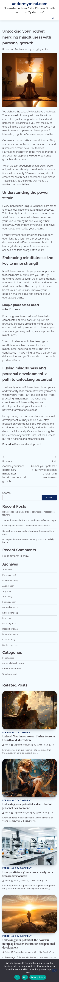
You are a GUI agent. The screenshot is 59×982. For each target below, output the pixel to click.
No (24, 977)
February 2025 (9, 602)
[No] (54, 970)
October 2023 (8, 639)
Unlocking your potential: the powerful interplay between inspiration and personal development (28, 943)
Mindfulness (8, 658)
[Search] (52, 18)
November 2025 (10, 580)
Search (6, 492)
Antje (45, 49)
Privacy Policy (38, 977)
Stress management (12, 668)
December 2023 (10, 629)
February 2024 (9, 623)
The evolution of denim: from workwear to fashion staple (29, 520)
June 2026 (7, 570)
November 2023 (10, 634)
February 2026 (9, 575)
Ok (17, 977)
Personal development (27, 444)
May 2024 (6, 618)
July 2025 (6, 591)
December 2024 (10, 607)
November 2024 (10, 613)
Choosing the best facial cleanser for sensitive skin (26, 525)
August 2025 (8, 586)
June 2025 (7, 596)
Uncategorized (9, 674)
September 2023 (10, 645)
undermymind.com (29, 3)
